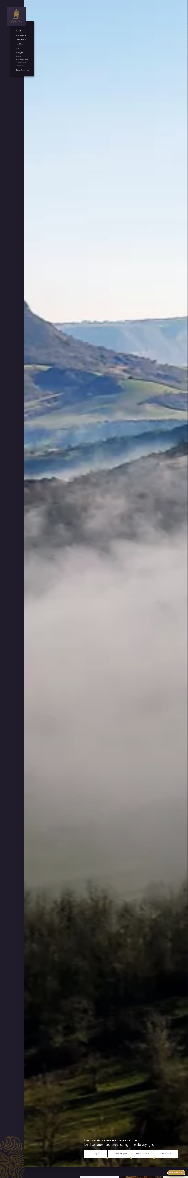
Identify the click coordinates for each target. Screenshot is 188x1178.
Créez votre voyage (176, 1173)
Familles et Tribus (21, 62)
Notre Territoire (21, 40)
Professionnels (20, 65)
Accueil (18, 31)
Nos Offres (19, 44)
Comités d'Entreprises (22, 59)
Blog (17, 48)
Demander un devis (22, 70)
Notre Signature (21, 35)
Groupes (18, 56)
